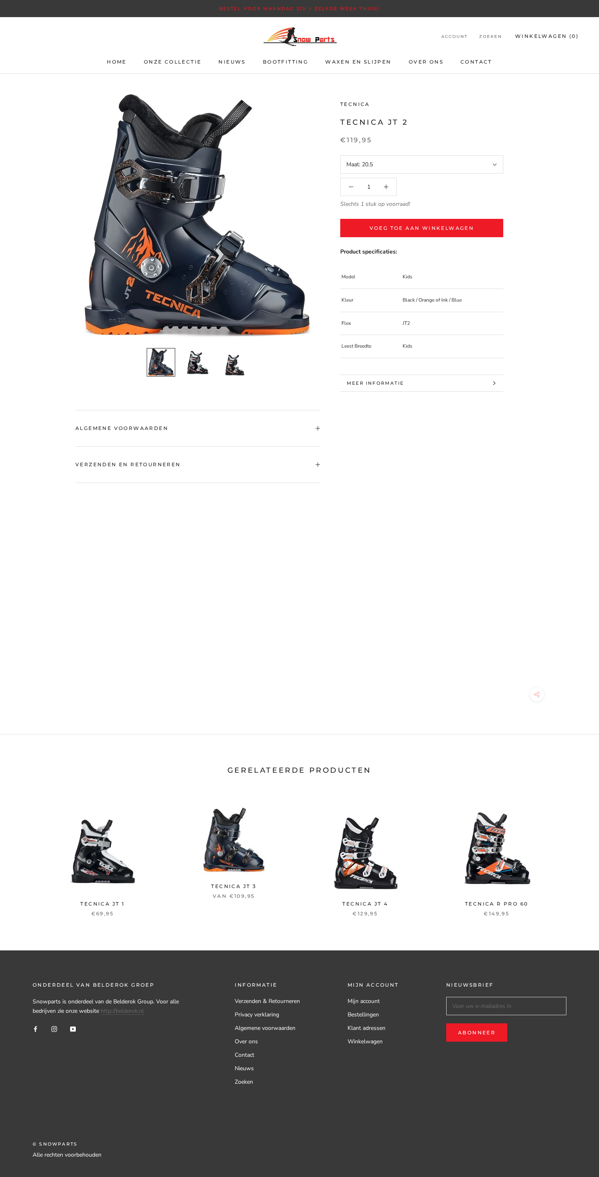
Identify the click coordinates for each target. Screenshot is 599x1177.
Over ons (246, 1041)
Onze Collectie (173, 62)
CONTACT (476, 62)
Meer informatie (375, 383)
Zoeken (490, 36)
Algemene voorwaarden (121, 428)
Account (454, 36)
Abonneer (476, 1032)
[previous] (25, 852)
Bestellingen (363, 1014)
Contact (244, 1055)
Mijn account (364, 1001)
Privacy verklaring (257, 1014)
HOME (117, 62)
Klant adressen (366, 1028)
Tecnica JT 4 (365, 904)
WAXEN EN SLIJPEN (358, 62)
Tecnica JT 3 (233, 886)
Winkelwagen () (547, 36)
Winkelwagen (365, 1041)
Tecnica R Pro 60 (496, 904)
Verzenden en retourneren (128, 464)
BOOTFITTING (285, 62)
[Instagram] (54, 1029)
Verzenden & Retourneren (267, 1001)
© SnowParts (55, 1144)
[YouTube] (73, 1029)
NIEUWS (231, 62)
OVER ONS (426, 62)
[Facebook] (35, 1029)
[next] (573, 852)
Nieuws (244, 1068)
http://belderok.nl (122, 1011)
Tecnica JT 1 (102, 904)
